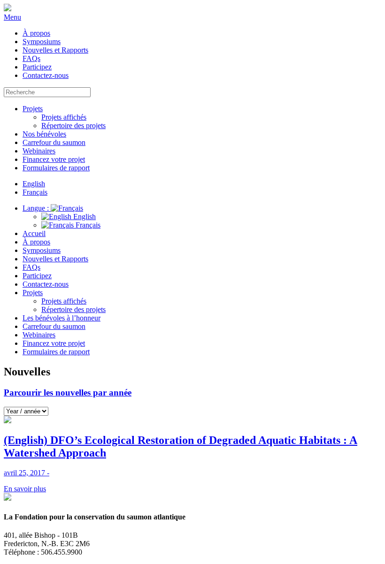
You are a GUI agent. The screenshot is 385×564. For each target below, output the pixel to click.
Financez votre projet (54, 159)
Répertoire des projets (73, 126)
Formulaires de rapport (56, 168)
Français (87, 225)
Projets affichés (63, 117)
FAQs (31, 58)
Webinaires (39, 151)
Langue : (37, 208)
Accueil (34, 233)
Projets (33, 109)
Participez (37, 67)
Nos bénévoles (44, 134)
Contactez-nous (46, 75)
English (83, 217)
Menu (12, 17)
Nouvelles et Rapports (55, 50)
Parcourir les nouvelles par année (67, 392)
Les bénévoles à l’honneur (61, 318)
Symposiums (42, 42)
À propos (36, 33)
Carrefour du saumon (54, 142)
